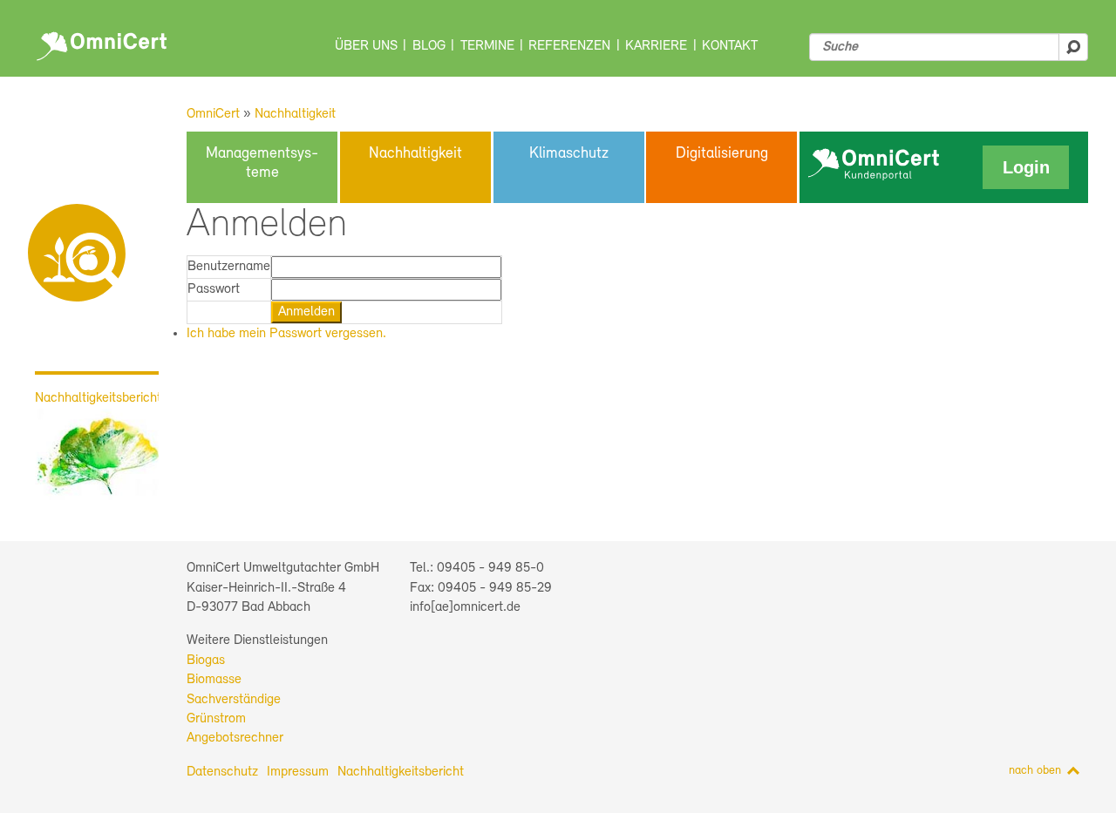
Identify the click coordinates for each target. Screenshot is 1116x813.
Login (1026, 167)
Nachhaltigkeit (295, 114)
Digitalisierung (722, 154)
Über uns (366, 46)
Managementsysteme (262, 163)
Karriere (656, 46)
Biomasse (214, 680)
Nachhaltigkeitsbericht (400, 772)
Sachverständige (234, 700)
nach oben (1035, 770)
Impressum (298, 772)
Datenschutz (222, 772)
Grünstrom (216, 719)
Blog (429, 46)
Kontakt (730, 46)
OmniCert (104, 42)
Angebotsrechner (235, 738)
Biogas (206, 660)
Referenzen (569, 46)
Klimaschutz (569, 154)
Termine (487, 46)
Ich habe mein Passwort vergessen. (286, 334)
